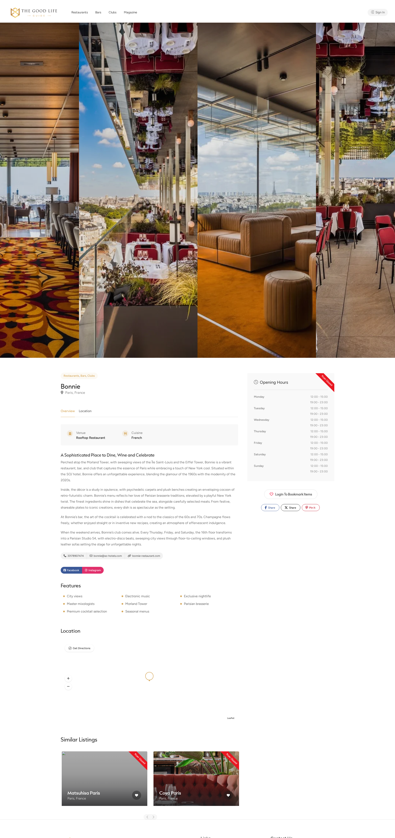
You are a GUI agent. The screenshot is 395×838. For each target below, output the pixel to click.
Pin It (312, 507)
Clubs (112, 12)
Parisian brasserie (196, 604)
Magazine (130, 12)
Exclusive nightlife (197, 596)
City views (74, 596)
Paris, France (74, 393)
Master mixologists (80, 604)
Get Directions (81, 648)
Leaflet (230, 718)
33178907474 (75, 555)
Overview (68, 411)
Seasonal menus (137, 611)
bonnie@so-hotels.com (107, 555)
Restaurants (79, 12)
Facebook (72, 570)
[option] (257, 190)
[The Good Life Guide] (33, 12)
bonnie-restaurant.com (146, 555)
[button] (68, 678)
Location (85, 411)
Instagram (94, 570)
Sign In (380, 12)
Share (271, 507)
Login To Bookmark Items (293, 494)
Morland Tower (136, 604)
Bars (98, 12)
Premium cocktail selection (87, 611)
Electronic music (137, 596)
